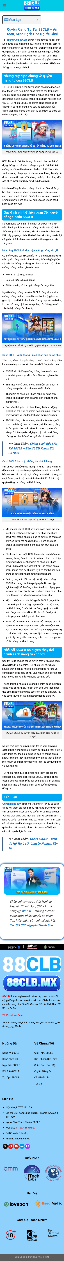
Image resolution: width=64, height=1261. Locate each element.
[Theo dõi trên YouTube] (16, 1146)
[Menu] (4, 5)
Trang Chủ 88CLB (17, 39)
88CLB (26, 911)
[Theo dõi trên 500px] (22, 1146)
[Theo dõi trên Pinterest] (10, 1146)
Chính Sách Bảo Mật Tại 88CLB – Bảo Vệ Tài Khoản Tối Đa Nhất (32, 448)
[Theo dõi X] (5, 1146)
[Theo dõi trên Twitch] (27, 1146)
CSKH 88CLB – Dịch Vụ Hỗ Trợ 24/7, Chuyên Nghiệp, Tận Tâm (32, 843)
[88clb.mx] (32, 5)
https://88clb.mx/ (26, 1127)
